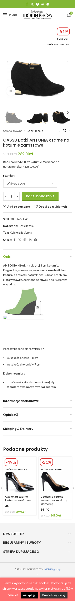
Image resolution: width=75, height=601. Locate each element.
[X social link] (32, 4)
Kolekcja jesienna (21, 232)
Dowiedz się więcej (53, 595)
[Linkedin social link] (42, 4)
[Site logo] (37, 14)
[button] (7, 62)
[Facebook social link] (26, 4)
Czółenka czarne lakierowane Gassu (18, 498)
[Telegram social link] (48, 4)
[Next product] (69, 130)
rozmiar (8, 175)
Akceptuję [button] (29, 595)
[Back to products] (64, 130)
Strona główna (12, 131)
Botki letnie (35, 131)
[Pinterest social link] (37, 4)
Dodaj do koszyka (40, 196)
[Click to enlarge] (11, 91)
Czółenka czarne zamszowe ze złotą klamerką (54, 500)
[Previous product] (59, 130)
